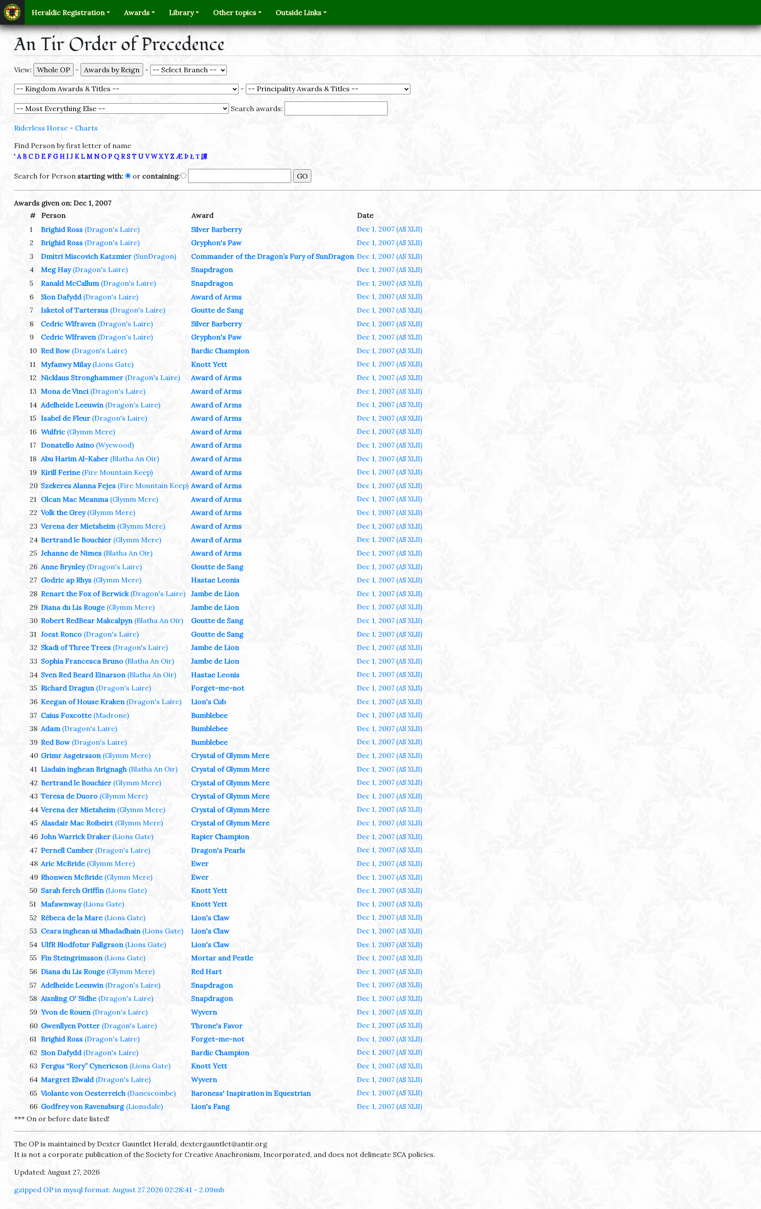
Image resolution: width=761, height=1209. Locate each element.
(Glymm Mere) (91, 431)
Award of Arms (216, 296)
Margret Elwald (67, 1079)
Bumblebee (209, 715)
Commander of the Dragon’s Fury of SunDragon (272, 256)
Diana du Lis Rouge (73, 607)
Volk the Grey (63, 512)
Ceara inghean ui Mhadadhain (90, 930)
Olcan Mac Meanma (74, 499)
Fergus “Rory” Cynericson (84, 1065)
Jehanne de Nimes (71, 553)
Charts (86, 127)
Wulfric (53, 431)
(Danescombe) (151, 1093)
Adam (50, 728)
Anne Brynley (63, 566)
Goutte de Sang (217, 310)
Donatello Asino (67, 444)
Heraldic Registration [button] (68, 12)
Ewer (200, 863)
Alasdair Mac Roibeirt (77, 822)
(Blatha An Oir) (134, 458)
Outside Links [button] (298, 12)
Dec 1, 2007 (389, 228)
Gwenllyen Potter (70, 1025)
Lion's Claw (210, 917)
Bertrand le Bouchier (76, 539)
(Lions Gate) (112, 364)
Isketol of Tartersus (74, 310)
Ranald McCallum (70, 283)
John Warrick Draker (76, 836)
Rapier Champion (220, 836)
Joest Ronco (61, 634)
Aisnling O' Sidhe (68, 998)
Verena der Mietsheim (78, 526)
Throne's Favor (217, 1025)
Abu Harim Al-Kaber (74, 458)
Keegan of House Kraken (83, 701)
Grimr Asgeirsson (71, 755)
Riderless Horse (41, 127)
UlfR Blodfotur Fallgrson (82, 944)
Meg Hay (56, 269)
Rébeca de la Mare (72, 917)
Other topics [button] (234, 12)
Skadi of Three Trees (76, 647)
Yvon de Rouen (66, 1012)
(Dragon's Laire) (112, 229)
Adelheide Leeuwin (72, 404)
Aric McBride (63, 863)
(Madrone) (111, 715)
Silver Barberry (216, 229)
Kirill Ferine (60, 472)
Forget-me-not (217, 687)
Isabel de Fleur (65, 418)
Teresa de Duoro (69, 795)
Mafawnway (61, 903)
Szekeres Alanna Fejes (78, 485)
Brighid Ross (62, 229)
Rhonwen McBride (72, 877)
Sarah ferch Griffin (72, 890)
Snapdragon (212, 269)
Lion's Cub (208, 701)
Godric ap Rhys (66, 579)
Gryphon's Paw (216, 242)
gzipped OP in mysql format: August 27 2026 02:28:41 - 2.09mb (119, 1189)
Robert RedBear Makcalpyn (87, 620)
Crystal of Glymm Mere (230, 755)
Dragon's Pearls (218, 850)
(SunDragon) (154, 256)
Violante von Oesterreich (83, 1093)
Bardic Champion (220, 350)
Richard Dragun (67, 687)
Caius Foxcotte (66, 715)
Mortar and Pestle (222, 957)
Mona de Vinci (65, 391)
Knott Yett (209, 364)
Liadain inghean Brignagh (84, 769)
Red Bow (55, 350)
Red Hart (206, 971)
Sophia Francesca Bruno (82, 661)
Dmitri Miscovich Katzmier (86, 256)
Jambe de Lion (215, 593)
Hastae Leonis (215, 579)
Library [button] (181, 12)
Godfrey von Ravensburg (82, 1106)
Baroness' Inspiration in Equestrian (251, 1093)
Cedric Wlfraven (68, 323)
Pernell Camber (67, 850)
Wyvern (204, 1012)
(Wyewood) (115, 444)
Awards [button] (137, 12)
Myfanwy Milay (66, 364)
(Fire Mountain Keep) (117, 472)
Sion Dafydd (61, 296)
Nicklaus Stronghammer (82, 377)
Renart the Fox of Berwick (85, 593)
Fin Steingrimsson (72, 957)
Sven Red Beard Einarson (83, 674)
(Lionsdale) (144, 1106)
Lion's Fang (210, 1106)
